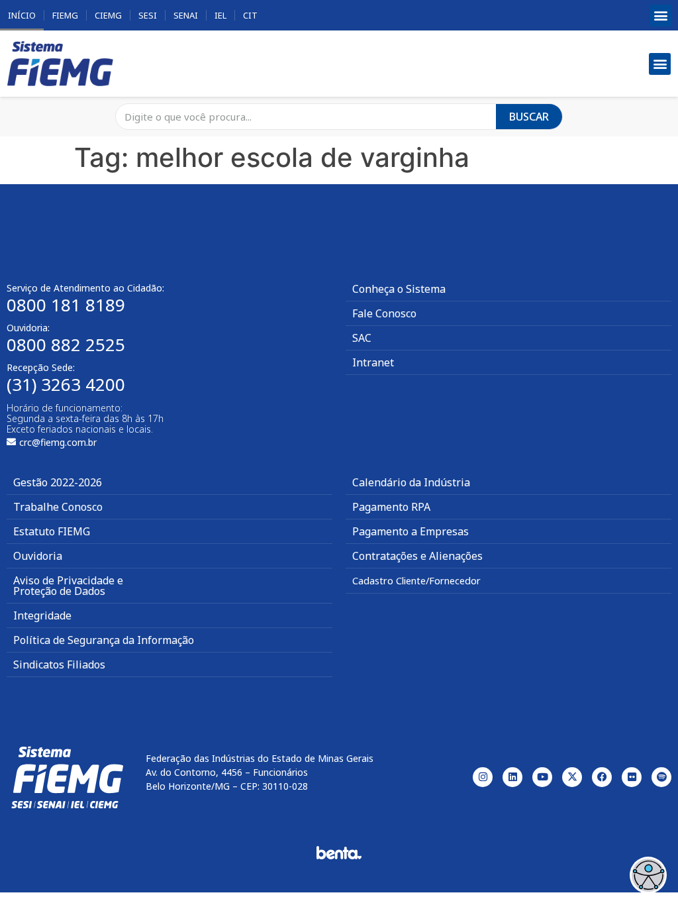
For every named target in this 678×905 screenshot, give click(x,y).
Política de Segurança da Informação (103, 640)
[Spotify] (661, 777)
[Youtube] (542, 777)
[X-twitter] (572, 777)
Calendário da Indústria (411, 482)
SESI (147, 15)
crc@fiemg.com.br (58, 442)
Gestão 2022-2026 (57, 482)
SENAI (185, 15)
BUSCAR (529, 116)
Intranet (373, 362)
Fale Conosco (384, 313)
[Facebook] (602, 777)
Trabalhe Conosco (58, 507)
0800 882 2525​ (66, 344)
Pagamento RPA (391, 507)
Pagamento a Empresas (410, 531)
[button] (660, 16)
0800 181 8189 (66, 305)
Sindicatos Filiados (59, 664)
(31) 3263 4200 (66, 384)
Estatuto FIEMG (51, 531)
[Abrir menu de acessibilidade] (648, 875)
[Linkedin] (512, 777)
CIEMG (108, 15)
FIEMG (65, 15)
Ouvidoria (37, 556)
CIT (250, 15)
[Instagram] (483, 777)
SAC (361, 338)
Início (22, 15)
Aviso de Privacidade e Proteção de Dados (68, 585)
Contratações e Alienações (417, 556)
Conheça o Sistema (399, 289)
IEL (220, 15)
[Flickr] (632, 777)
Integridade (42, 615)
